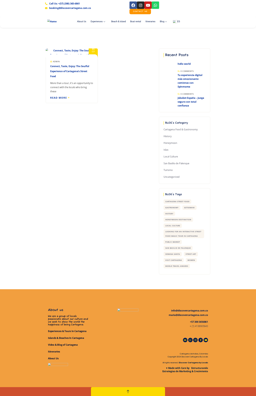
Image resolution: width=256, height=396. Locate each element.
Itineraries (150, 21)
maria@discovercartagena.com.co (188, 315)
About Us (81, 21)
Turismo (168, 170)
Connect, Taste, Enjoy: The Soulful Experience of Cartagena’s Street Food (69, 71)
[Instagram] (140, 5)
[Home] (52, 21)
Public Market (172, 242)
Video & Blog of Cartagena (63, 344)
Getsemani (189, 207)
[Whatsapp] (155, 5)
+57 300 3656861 (199, 321)
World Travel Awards (176, 266)
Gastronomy (172, 207)
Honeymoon (170, 143)
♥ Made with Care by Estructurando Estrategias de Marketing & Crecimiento (185, 369)
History (168, 136)
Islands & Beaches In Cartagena (66, 338)
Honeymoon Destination (178, 219)
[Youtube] (148, 5)
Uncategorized (172, 176)
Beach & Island (118, 21)
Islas (166, 149)
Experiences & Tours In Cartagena (67, 331)
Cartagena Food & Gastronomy (181, 129)
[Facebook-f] (200, 340)
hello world (184, 63)
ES (178, 21)
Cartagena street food (177, 201)
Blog (162, 21)
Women (191, 260)
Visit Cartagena (173, 260)
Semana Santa (172, 254)
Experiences (97, 21)
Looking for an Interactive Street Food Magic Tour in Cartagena (183, 233)
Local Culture (171, 156)
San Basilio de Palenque (176, 163)
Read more (58, 97)
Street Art (191, 254)
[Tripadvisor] (185, 340)
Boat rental (135, 21)
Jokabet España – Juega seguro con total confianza (191, 101)
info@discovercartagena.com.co (189, 310)
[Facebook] (133, 5)
